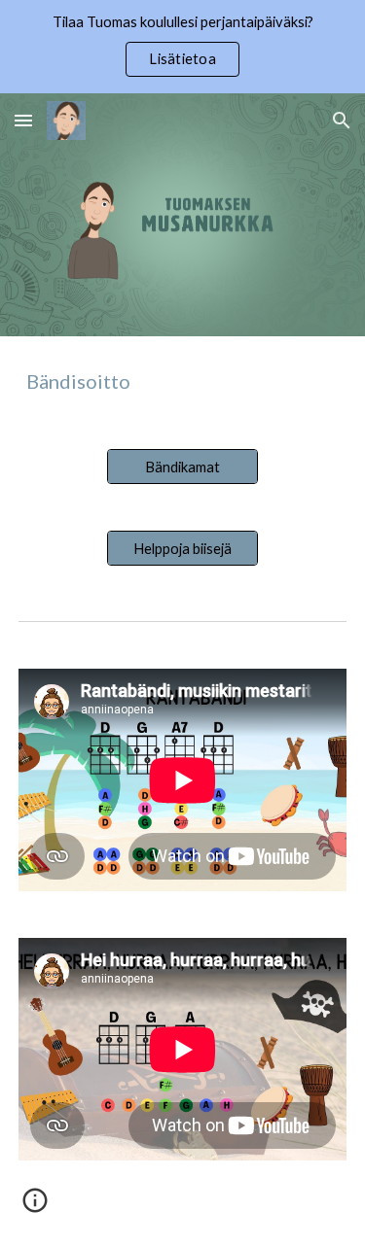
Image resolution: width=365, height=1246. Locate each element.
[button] (23, 120)
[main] (182, 381)
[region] (182, 46)
